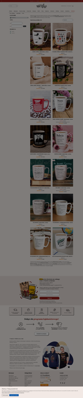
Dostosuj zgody (5, 395)
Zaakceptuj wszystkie (14, 395)
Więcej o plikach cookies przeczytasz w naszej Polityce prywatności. (13, 392)
